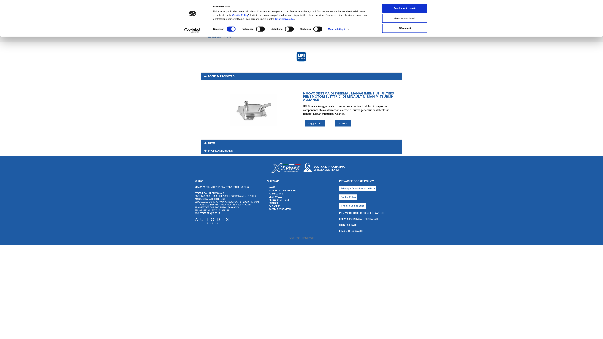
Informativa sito (284, 19)
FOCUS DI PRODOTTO (221, 76)
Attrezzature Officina (282, 190)
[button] (301, 76)
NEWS (211, 143)
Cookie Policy (240, 15)
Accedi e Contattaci (280, 209)
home (272, 187)
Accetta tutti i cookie (405, 8)
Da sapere (274, 206)
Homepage (214, 36)
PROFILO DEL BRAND (220, 150)
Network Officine (279, 200)
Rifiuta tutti (405, 28)
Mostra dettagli (336, 29)
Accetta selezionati (404, 18)
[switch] (260, 29)
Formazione (276, 193)
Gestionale (275, 197)
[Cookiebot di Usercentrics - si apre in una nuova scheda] (192, 30)
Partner (274, 203)
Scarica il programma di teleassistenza (329, 168)
